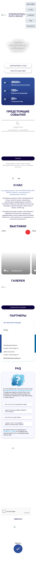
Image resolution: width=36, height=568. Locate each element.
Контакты (31, 26)
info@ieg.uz (18, 464)
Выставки (31, 4)
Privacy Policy (18, 475)
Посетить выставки (18, 71)
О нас (31, 9)
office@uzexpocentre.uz (10, 345)
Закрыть (18, 543)
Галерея (31, 15)
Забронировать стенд (18, 65)
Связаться (18, 519)
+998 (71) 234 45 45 (8, 351)
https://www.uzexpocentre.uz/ (11, 358)
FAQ (30, 20)
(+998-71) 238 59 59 (18, 461)
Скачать (18, 158)
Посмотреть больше (18, 307)
